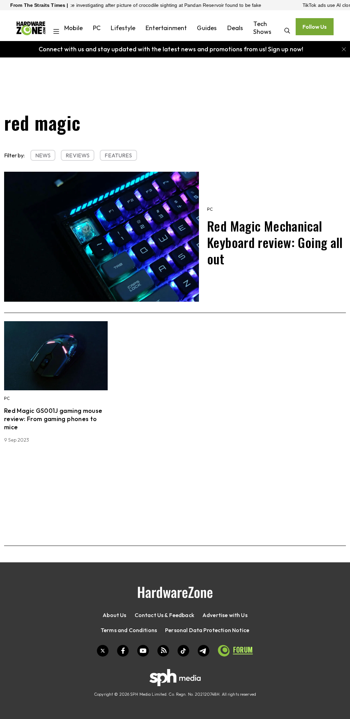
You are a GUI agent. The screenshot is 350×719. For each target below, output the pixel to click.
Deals (235, 28)
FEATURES (118, 155)
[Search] (287, 31)
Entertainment (166, 28)
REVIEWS (78, 155)
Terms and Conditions (129, 630)
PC (96, 28)
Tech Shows (262, 28)
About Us (114, 615)
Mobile (73, 28)
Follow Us (314, 26)
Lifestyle (123, 28)
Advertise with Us (224, 615)
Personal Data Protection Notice (207, 630)
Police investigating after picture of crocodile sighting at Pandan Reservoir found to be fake (142, 5)
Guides (207, 28)
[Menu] (56, 32)
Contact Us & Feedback (164, 615)
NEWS (43, 155)
